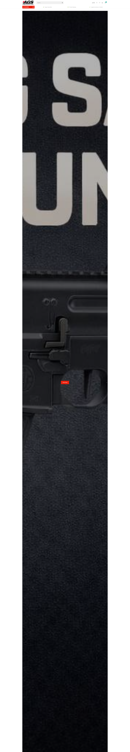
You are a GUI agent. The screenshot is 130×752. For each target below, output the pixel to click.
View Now (65, 382)
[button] (23, 382)
